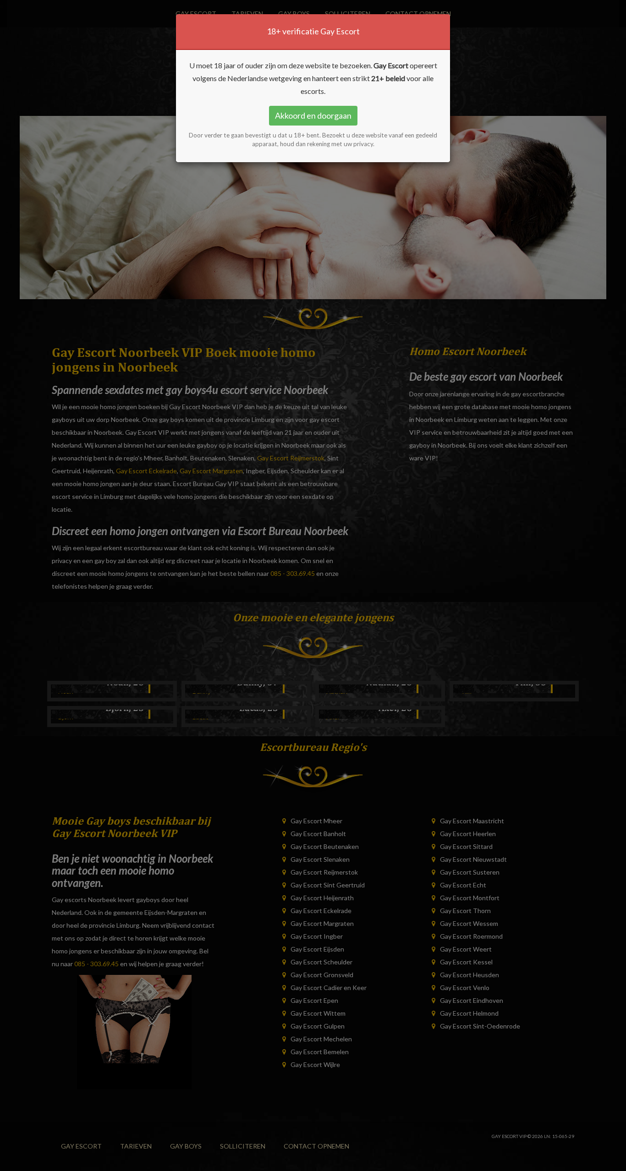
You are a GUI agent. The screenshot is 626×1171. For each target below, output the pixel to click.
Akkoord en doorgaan (313, 115)
